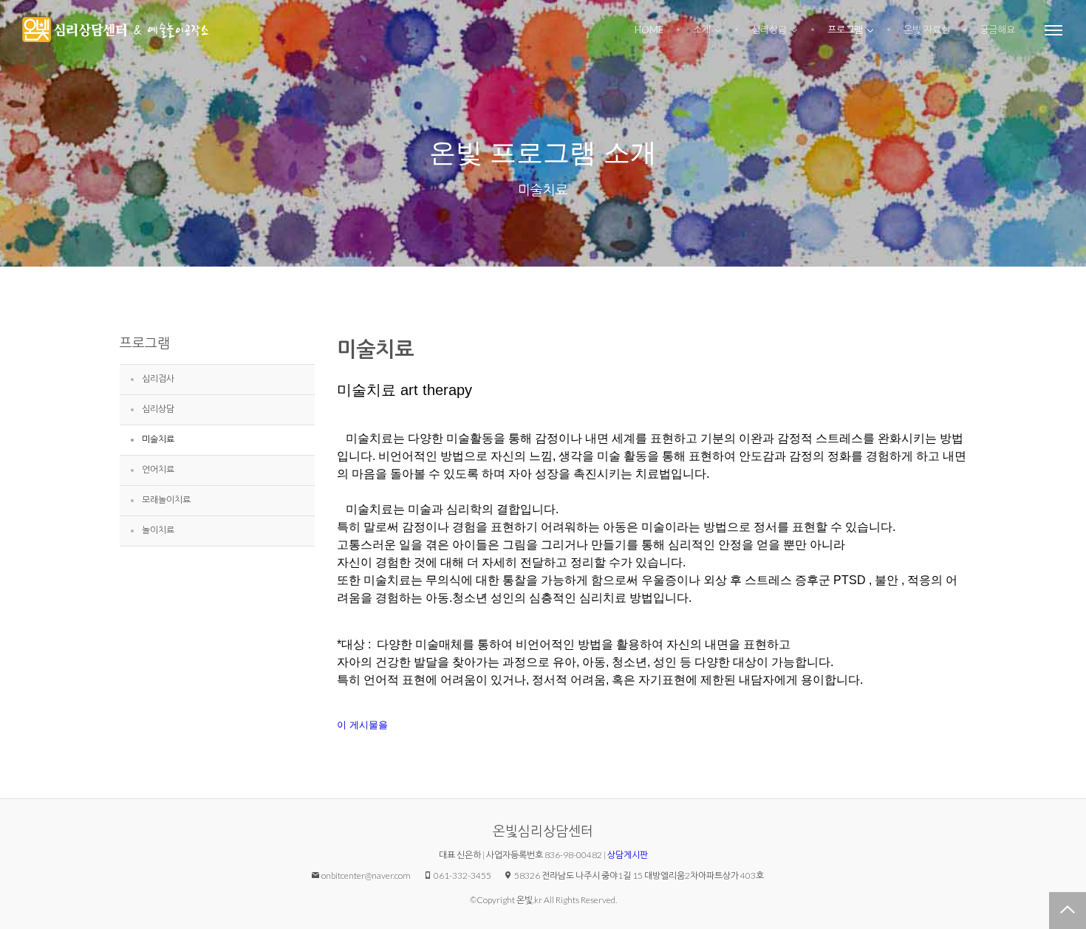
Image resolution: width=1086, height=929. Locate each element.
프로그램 (845, 29)
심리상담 (769, 29)
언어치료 (158, 469)
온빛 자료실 (927, 29)
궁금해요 (997, 29)
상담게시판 (627, 854)
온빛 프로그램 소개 (543, 152)
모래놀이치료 (166, 499)
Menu (1053, 29)
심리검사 (158, 378)
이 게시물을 (362, 724)
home (649, 29)
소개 (702, 29)
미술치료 (543, 190)
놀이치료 (158, 529)
